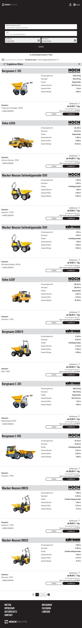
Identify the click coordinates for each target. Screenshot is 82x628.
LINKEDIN (46, 611)
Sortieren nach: (31, 60)
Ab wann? (8, 38)
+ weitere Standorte (8, 111)
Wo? (7, 32)
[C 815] (21, 464)
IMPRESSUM (9, 608)
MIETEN (7, 605)
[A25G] (21, 151)
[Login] (70, 4)
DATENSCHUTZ (10, 611)
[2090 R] (21, 360)
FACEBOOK (46, 608)
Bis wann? (45, 38)
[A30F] (21, 308)
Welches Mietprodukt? (13, 25)
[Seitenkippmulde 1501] (21, 203)
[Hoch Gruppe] (9, 4)
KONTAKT (8, 615)
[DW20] (21, 516)
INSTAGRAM (47, 605)
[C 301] (21, 99)
